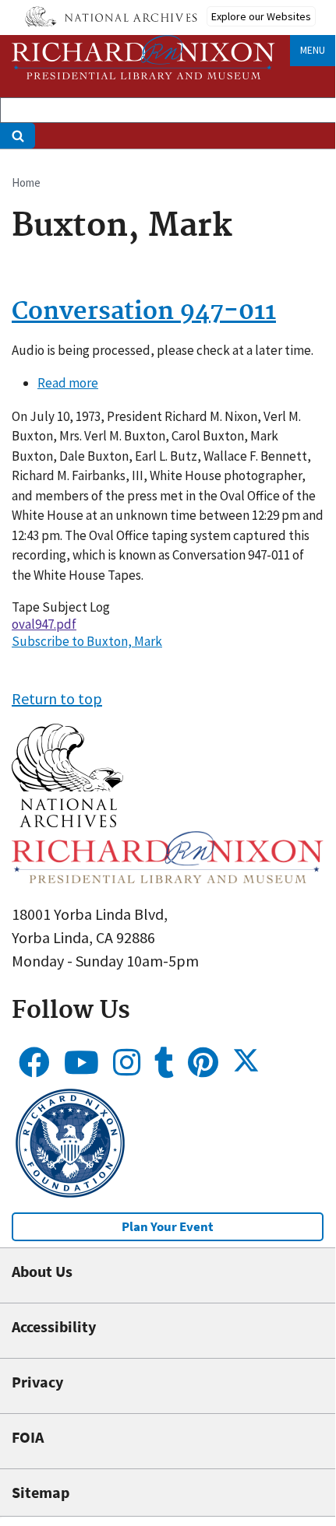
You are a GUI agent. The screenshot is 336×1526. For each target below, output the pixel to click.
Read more (67, 382)
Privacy (37, 1381)
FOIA (28, 1437)
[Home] (143, 57)
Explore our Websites (261, 16)
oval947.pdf (44, 624)
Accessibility (54, 1326)
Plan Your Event (168, 1226)
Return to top (57, 698)
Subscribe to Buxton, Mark (87, 641)
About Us (42, 1271)
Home (26, 182)
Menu (312, 50)
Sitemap (40, 1492)
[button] (67, 821)
